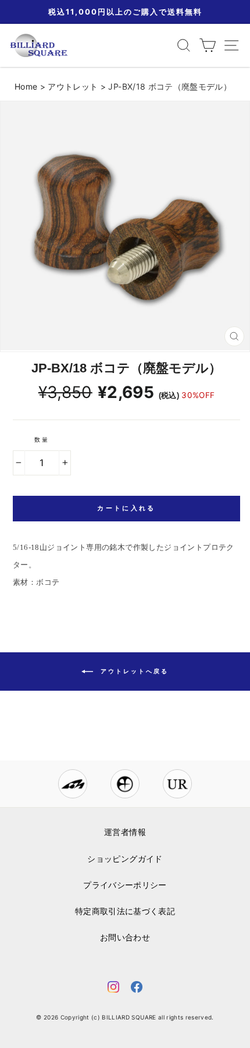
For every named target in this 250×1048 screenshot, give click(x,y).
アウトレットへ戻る (133, 670)
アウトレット (73, 86)
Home (26, 86)
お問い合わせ (125, 937)
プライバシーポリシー (124, 885)
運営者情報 (125, 832)
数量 (41, 439)
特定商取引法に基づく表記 (125, 911)
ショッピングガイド (124, 859)
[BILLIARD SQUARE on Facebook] (136, 989)
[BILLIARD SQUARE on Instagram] (113, 989)
